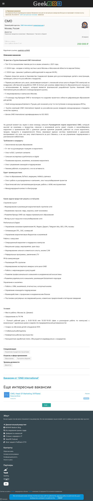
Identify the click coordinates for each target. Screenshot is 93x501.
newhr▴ (6, 476)
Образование (9, 358)
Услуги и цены (8, 460)
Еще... (46, 405)
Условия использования (11, 454)
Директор (8, 365)
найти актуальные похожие (28, 14)
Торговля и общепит (23, 358)
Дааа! (60, 498)
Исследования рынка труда (15, 430)
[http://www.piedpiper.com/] (6, 470)
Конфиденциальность (10, 457)
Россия (87, 393)
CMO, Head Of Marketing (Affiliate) (25, 393)
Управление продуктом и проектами (17, 352)
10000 (30, 491)
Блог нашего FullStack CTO (15, 442)
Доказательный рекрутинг (15, 424)
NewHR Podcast (11, 439)
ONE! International (26, 25)
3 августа (13, 398)
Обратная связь (8, 451)
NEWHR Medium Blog (13, 427)
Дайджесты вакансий (13, 433)
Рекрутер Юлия (15, 396)
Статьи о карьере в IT (13, 436)
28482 (13, 491)
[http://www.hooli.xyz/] (6, 473)
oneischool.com (38, 25)
